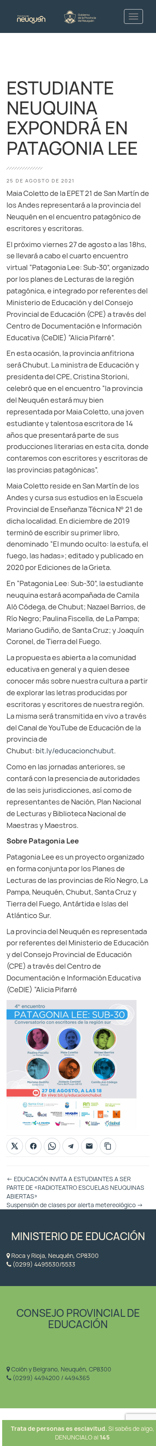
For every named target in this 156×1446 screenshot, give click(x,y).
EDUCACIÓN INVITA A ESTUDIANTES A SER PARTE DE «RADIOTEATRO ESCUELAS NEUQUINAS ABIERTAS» (75, 1187)
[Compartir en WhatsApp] (52, 1146)
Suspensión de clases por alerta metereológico (74, 1205)
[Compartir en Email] (89, 1146)
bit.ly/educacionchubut (75, 751)
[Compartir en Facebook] (33, 1146)
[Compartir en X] (14, 1146)
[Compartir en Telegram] (70, 1146)
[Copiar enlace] (108, 1146)
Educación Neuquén (56, 16)
